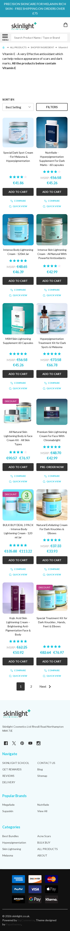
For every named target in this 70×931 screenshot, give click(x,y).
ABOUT (42, 855)
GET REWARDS (12, 769)
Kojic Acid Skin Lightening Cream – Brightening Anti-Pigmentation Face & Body (18, 626)
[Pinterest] (22, 743)
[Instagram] (38, 743)
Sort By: (8, 99)
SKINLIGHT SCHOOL (15, 763)
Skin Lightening (11, 849)
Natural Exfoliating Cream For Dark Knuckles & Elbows (52, 529)
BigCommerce (26, 920)
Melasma (7, 855)
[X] (14, 743)
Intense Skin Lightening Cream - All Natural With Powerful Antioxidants (52, 254)
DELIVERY (8, 782)
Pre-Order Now (52, 467)
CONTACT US (46, 763)
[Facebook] (5, 743)
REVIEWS (8, 775)
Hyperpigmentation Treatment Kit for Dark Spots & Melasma (52, 343)
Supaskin (7, 811)
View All (42, 811)
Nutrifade (43, 804)
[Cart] (66, 24)
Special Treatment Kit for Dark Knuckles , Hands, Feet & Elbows (52, 622)
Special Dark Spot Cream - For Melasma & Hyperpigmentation (18, 156)
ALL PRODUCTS (47, 849)
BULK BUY (43, 842)
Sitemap (42, 775)
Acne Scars (44, 836)
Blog (40, 769)
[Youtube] (30, 743)
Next (43, 686)
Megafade (8, 804)
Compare (20, 200)
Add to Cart (18, 191)
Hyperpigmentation (14, 842)
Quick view (20, 206)
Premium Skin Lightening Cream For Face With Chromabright (52, 436)
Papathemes (13, 924)
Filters (52, 107)
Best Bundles (10, 836)
